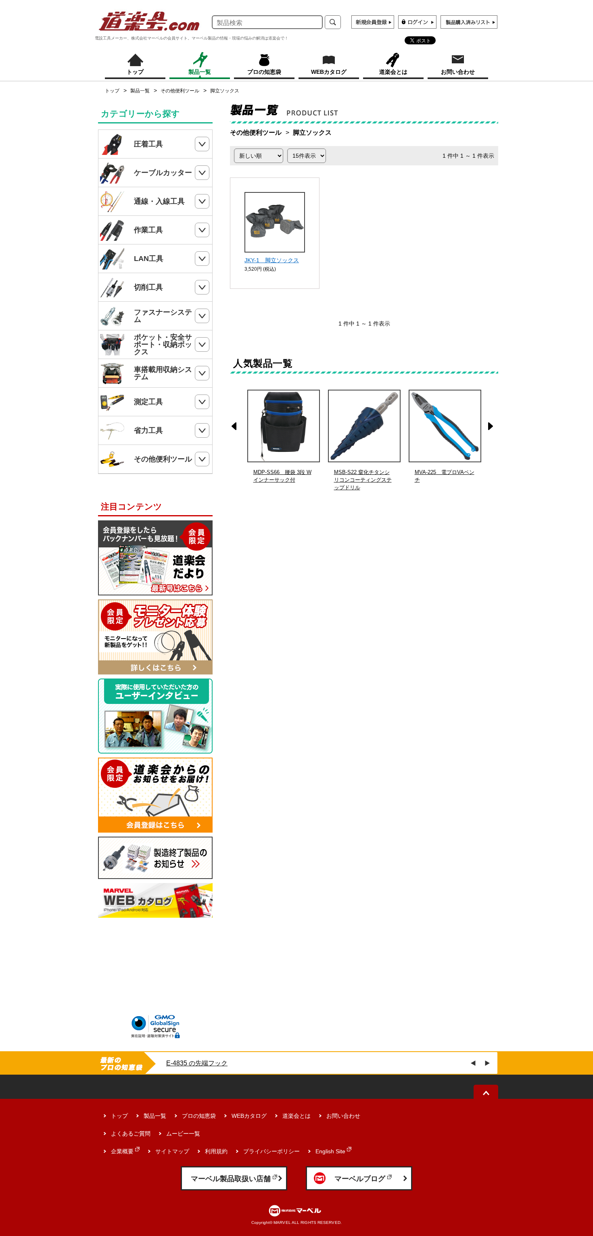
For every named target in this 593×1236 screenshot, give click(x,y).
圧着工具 (148, 144)
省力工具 (148, 430)
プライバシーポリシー (271, 1151)
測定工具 (148, 402)
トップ (112, 91)
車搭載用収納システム (163, 373)
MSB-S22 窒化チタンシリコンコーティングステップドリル (363, 480)
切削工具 (148, 287)
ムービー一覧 (183, 1133)
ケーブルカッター (163, 173)
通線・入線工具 (159, 201)
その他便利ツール (180, 91)
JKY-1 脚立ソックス (271, 260)
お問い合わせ (343, 1116)
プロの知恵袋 (199, 1116)
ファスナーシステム (163, 316)
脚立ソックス (224, 91)
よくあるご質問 (130, 1133)
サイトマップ (172, 1151)
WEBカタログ (249, 1116)
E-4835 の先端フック (197, 1063)
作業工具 (148, 230)
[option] (364, 440)
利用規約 (216, 1151)
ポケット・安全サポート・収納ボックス (163, 344)
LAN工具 (148, 259)
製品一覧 (140, 91)
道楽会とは (296, 1116)
